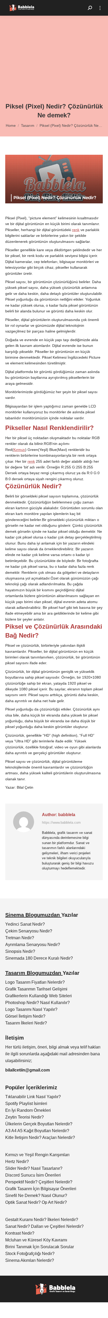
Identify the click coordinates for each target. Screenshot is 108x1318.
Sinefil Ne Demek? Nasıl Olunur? (36, 1195)
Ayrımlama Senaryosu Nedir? (32, 944)
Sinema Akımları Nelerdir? (29, 1260)
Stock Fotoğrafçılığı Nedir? (30, 1253)
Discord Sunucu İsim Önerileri (33, 1175)
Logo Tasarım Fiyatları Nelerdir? (35, 982)
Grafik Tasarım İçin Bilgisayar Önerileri (40, 1189)
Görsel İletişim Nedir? (25, 1016)
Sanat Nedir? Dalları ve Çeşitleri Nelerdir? (44, 1226)
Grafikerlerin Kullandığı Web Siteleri (38, 996)
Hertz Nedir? (17, 1161)
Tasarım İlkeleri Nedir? (26, 1023)
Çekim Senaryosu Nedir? (28, 931)
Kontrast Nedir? (19, 1233)
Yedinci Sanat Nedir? (25, 924)
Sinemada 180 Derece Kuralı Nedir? (39, 958)
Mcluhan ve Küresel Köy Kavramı (36, 1240)
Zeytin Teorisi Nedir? (24, 1117)
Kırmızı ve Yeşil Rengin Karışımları (37, 1155)
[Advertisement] (54, 62)
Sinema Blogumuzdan (33, 915)
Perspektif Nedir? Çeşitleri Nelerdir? (38, 1182)
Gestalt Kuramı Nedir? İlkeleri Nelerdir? (41, 1219)
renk (75, 230)
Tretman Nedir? (19, 938)
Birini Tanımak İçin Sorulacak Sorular (39, 1247)
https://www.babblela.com (61, 822)
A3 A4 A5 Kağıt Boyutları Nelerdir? (37, 1130)
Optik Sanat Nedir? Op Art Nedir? (36, 1202)
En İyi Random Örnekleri (28, 1110)
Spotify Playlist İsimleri (26, 1103)
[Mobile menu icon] (100, 8)
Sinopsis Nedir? (20, 951)
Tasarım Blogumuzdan (34, 973)
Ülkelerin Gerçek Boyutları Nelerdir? (38, 1124)
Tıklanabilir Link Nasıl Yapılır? (33, 1096)
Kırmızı (19, 450)
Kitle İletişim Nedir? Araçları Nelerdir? (40, 1137)
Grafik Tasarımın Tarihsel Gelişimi (36, 989)
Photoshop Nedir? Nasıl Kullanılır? (37, 1002)
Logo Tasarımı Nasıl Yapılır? (31, 1009)
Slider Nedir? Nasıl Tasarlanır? (33, 1168)
